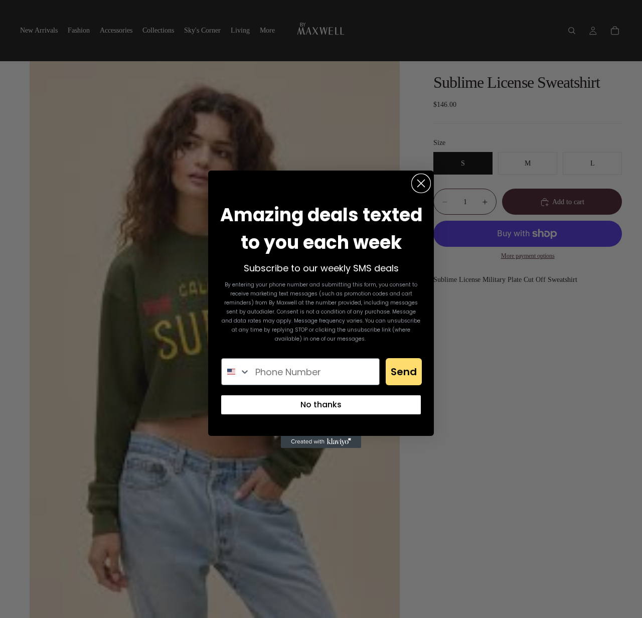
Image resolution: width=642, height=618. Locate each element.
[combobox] (236, 372)
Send (404, 372)
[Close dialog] (421, 183)
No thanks (321, 404)
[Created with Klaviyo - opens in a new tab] (321, 442)
